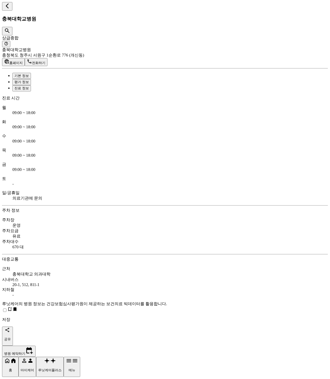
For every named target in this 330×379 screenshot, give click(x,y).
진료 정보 (21, 88)
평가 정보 (21, 82)
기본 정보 (21, 76)
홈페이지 (16, 63)
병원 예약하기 (14, 354)
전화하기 (38, 63)
